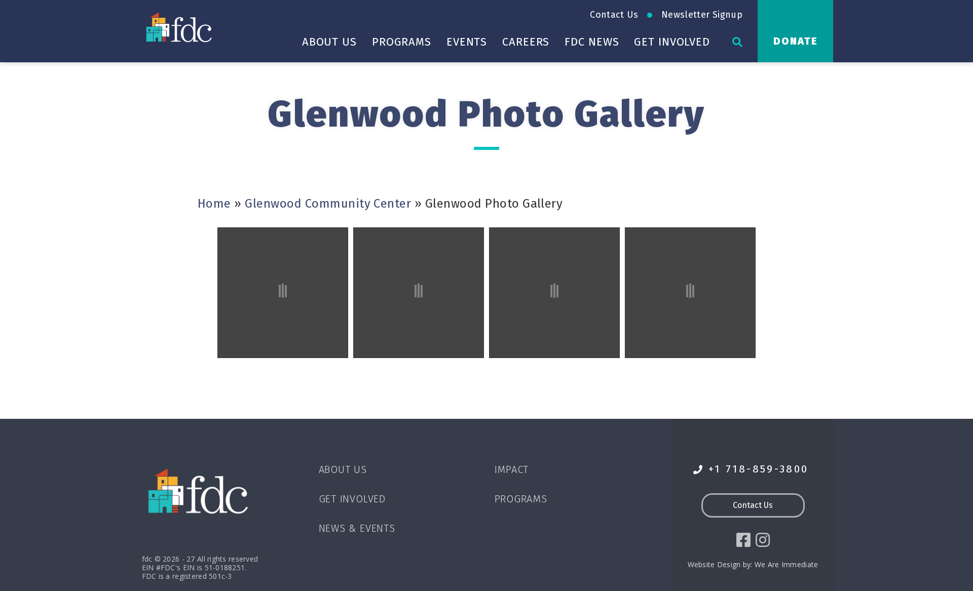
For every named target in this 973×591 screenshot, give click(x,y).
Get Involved (672, 42)
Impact (512, 469)
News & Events (357, 528)
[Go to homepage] (180, 27)
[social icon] (743, 540)
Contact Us (614, 14)
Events (466, 42)
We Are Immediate (786, 564)
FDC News (592, 42)
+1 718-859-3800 (758, 469)
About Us (329, 42)
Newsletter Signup (701, 14)
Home (214, 203)
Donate (795, 41)
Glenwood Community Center (328, 203)
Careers (525, 42)
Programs (401, 42)
